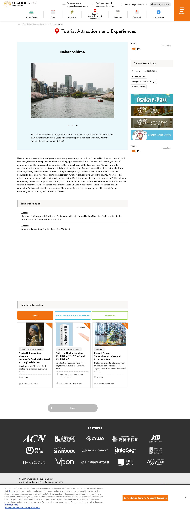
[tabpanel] (72, 90)
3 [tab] (77, 126)
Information (158, 17)
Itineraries (72, 17)
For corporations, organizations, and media (77, 4)
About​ (31, 17)
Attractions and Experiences (95, 16)
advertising (167, 45)
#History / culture (138, 86)
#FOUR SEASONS (150, 71)
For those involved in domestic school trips (105, 4)
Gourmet (118, 17)
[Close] (185, 498)
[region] (95, 498)
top (18, 24)
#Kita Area (136, 71)
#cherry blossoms (138, 76)
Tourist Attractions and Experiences (36, 24)
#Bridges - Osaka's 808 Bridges (144, 81)
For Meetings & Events (134, 4)
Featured (137, 17)
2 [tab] (73, 126)
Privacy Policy (11, 504)
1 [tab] (68, 126)
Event (52, 17)
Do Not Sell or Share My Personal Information (145, 498)
